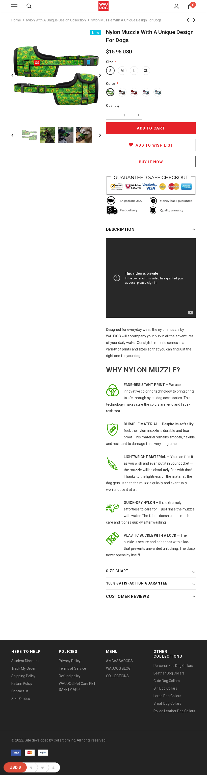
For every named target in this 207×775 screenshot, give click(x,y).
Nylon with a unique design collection (56, 20)
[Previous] (15, 74)
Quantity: (113, 106)
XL (146, 71)
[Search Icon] (29, 6)
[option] (56, 74)
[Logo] (103, 6)
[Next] (96, 74)
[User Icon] (176, 6)
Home (16, 20)
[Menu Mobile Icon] (14, 6)
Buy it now (151, 162)
